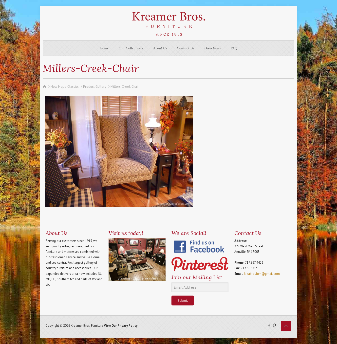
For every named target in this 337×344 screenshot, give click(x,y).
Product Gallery (94, 86)
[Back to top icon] (286, 326)
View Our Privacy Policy (120, 325)
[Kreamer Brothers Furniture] (168, 23)
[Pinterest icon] (274, 325)
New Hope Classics (65, 86)
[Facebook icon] (269, 325)
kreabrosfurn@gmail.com (262, 274)
